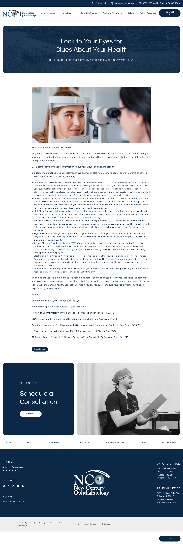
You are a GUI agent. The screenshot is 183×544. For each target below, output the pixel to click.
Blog (60, 60)
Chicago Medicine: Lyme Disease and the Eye (55, 301)
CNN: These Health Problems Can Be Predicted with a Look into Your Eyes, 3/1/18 (74, 319)
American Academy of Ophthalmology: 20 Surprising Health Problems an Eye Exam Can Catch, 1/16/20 (86, 325)
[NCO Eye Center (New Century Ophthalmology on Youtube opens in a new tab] (18, 485)
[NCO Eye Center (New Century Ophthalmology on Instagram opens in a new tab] (4, 485)
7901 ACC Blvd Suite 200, (168, 493)
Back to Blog (39, 349)
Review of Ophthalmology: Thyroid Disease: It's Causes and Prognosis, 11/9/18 (73, 313)
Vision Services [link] (68, 13)
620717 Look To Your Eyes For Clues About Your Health (100, 60)
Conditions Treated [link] (89, 13)
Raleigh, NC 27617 (165, 496)
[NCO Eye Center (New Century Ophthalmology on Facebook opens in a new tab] (8, 485)
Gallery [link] (131, 13)
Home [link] (42, 13)
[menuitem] (42, 13)
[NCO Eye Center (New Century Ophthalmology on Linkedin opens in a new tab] (22, 485)
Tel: (169, 475)
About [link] (53, 13)
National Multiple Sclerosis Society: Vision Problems (59, 307)
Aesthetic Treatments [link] (112, 13)
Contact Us (169, 13)
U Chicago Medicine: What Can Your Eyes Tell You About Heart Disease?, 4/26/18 (74, 331)
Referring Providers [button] (124, 3)
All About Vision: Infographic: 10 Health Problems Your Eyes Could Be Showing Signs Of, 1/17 (80, 337)
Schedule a (38, 393)
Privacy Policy (95, 524)
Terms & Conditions (80, 524)
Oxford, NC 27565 (165, 471)
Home (51, 60)
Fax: (169, 478)
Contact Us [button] (170, 538)
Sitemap (107, 524)
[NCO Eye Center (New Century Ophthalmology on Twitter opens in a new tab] (13, 485)
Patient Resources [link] (148, 13)
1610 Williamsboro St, (167, 469)
